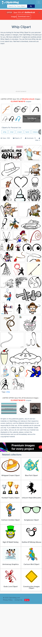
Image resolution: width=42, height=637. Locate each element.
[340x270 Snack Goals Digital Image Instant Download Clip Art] (12, 154)
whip (4, 132)
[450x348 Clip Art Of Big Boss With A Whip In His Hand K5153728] (31, 169)
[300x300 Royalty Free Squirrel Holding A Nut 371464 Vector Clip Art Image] (34, 282)
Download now (24, 16)
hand (27, 132)
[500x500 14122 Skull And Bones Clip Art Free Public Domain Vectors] (35, 183)
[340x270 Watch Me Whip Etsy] (30, 324)
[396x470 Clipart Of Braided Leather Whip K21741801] (35, 237)
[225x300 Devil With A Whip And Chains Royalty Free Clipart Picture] (18, 248)
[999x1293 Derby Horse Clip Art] (10, 248)
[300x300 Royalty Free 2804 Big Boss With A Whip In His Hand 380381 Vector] (7, 282)
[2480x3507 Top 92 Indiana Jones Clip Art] (19, 309)
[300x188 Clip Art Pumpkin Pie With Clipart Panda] (30, 224)
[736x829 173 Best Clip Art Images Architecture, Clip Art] (7, 196)
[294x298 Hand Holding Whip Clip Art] (19, 257)
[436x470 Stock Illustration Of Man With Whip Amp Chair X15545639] (7, 309)
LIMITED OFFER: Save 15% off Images (20, 99)
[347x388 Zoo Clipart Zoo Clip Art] (18, 384)
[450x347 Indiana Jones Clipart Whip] (10, 170)
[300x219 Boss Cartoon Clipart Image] (30, 210)
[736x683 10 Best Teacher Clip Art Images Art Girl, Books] (21, 183)
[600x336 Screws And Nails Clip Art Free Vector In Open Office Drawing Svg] (28, 296)
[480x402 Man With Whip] (33, 372)
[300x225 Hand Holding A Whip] (33, 257)
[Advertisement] (21, 68)
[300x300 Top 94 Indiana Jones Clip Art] (9, 324)
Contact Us (18, 600)
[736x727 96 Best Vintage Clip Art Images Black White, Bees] (34, 196)
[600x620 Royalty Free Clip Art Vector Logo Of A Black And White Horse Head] (21, 282)
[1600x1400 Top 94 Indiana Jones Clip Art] (33, 309)
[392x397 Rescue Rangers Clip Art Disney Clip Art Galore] (7, 183)
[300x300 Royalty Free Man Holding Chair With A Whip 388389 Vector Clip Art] (8, 296)
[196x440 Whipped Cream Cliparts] (4, 357)
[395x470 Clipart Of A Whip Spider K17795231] (6, 237)
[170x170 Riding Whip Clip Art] (34, 270)
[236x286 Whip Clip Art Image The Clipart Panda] (6, 384)
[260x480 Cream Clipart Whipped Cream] (3, 248)
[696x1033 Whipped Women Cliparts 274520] (5, 372)
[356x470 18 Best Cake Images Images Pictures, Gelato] (20, 196)
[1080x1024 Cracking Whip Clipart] (17, 372)
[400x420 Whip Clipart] (33, 340)
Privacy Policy (8, 600)
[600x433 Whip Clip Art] (12, 340)
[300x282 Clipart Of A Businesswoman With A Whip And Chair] (21, 237)
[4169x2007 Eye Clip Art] (32, 248)
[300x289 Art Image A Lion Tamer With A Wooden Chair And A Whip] (9, 210)
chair (12, 132)
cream (19, 132)
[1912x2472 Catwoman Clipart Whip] (14, 224)
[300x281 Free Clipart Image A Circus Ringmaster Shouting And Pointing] (7, 258)
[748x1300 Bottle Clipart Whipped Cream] (4, 224)
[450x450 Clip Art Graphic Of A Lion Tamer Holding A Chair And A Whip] (32, 154)
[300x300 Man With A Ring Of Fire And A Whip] (19, 270)
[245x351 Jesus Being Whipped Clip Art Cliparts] (5, 270)
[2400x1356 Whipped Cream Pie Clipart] (25, 357)
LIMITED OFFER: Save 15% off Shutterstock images (20, 398)
